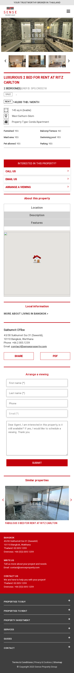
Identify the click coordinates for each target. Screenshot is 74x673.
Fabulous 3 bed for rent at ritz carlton (31, 523)
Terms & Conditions (22, 662)
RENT (8, 101)
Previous (2, 61)
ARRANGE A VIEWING (18, 187)
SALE (8, 94)
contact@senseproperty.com (29, 346)
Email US (11, 179)
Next (65, 61)
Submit (37, 462)
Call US (11, 171)
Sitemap (57, 662)
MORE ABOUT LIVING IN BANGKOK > (26, 313)
